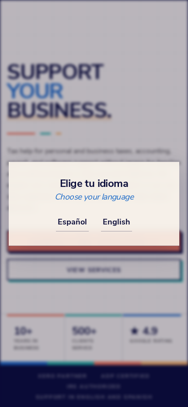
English (116, 221)
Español (72, 221)
